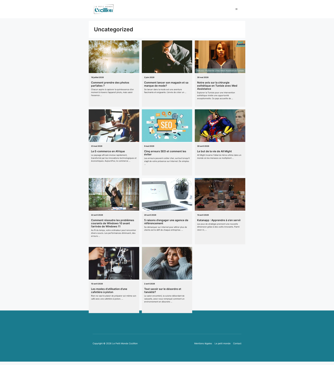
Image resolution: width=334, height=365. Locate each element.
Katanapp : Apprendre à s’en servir (219, 220)
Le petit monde (223, 343)
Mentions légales (203, 343)
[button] (236, 9)
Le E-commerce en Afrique (108, 151)
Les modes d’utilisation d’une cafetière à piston (109, 290)
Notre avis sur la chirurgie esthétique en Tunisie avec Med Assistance (217, 85)
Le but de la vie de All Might (214, 151)
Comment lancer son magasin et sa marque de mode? (166, 84)
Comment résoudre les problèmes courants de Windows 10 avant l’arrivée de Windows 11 (112, 223)
